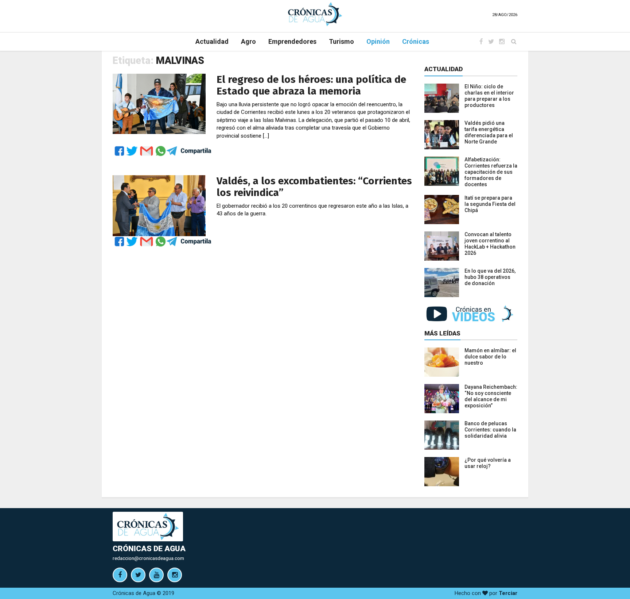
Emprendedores (292, 41)
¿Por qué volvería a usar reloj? (487, 463)
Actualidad (212, 41)
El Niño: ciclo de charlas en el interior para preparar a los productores (489, 96)
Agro (248, 41)
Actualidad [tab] (443, 69)
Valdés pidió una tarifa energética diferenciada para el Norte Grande (488, 132)
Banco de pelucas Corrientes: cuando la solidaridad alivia (490, 430)
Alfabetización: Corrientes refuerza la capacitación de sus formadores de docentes (490, 172)
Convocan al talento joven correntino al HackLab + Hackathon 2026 (490, 243)
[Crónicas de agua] (315, 14)
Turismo (341, 41)
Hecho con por (486, 593)
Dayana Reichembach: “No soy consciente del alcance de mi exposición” (490, 396)
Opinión (378, 41)
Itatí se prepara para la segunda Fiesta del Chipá (490, 204)
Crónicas (415, 41)
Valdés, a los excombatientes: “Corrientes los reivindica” (314, 187)
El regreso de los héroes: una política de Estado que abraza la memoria (311, 85)
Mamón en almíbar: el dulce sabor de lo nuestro (490, 357)
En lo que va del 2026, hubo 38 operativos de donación (490, 277)
